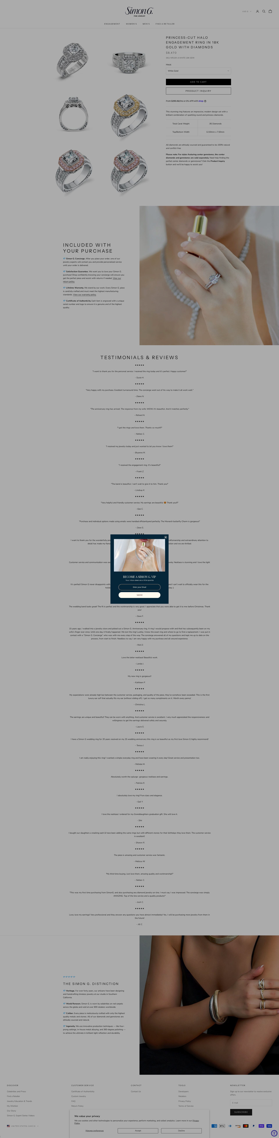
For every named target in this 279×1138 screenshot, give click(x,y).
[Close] (165, 537)
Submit (139, 595)
